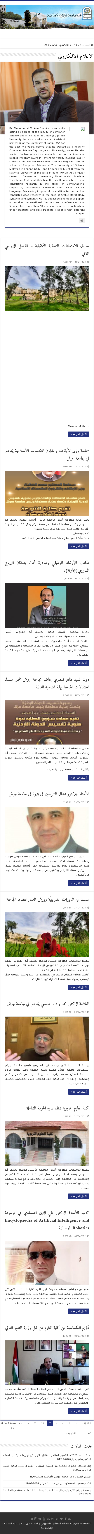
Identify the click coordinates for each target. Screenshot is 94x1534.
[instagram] (31, 1519)
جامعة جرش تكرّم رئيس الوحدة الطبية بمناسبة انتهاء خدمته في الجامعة (47, 1490)
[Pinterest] (57, 1519)
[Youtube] (44, 1519)
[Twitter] (61, 1519)
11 (35, 1423)
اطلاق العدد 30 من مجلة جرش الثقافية (67, 1477)
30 (12, 1428)
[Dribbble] (52, 1519)
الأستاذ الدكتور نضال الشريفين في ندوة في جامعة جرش (49, 794)
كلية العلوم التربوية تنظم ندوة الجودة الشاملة (58, 1108)
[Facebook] (65, 1519)
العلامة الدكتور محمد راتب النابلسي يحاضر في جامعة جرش (48, 1004)
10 (42, 1423)
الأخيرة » (71, 1433)
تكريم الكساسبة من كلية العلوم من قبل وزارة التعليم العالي (47, 1328)
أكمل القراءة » (79, 434)
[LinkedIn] (48, 1519)
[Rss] (69, 1519)
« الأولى (86, 1423)
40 (89, 1433)
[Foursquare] (35, 1519)
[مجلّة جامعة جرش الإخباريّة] (47, 17)
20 (20, 1423)
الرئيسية (85, 45)
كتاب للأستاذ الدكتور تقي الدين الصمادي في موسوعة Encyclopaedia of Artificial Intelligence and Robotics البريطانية (47, 1220)
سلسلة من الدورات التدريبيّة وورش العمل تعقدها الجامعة (48, 900)
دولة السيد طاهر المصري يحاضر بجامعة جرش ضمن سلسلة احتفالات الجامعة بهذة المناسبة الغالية (47, 683)
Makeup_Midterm (78, 426)
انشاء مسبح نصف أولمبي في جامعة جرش (65, 1483)
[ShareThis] (39, 1519)
